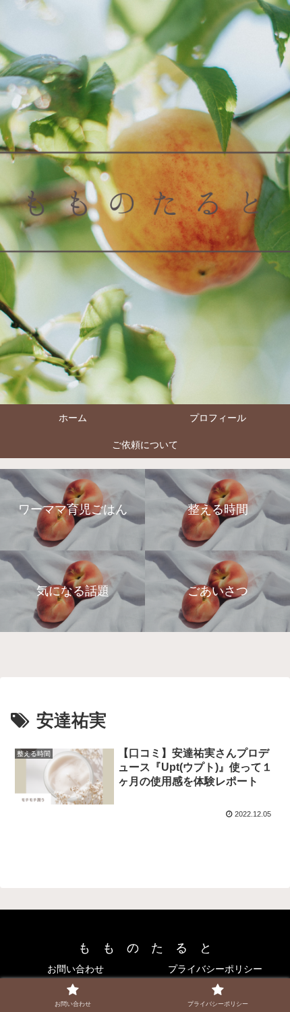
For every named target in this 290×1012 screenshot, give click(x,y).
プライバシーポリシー (215, 968)
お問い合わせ (75, 968)
